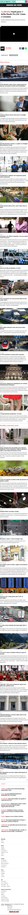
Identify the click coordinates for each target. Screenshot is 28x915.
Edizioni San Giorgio (5, 863)
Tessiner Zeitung (4, 897)
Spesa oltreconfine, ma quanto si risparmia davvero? (13, 799)
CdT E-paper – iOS (4, 884)
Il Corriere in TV (4, 865)
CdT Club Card (3, 850)
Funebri (2, 855)
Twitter (2, 874)
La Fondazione (4, 891)
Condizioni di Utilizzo (5, 899)
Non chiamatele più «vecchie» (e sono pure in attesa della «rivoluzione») (13, 830)
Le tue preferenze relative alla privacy (14, 909)
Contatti (2, 847)
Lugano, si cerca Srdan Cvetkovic (12, 816)
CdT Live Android (4, 883)
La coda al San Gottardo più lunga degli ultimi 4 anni (13, 789)
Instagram (3, 873)
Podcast (2, 842)
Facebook (3, 871)
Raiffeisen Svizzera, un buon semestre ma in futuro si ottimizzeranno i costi (12, 811)
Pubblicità (3, 848)
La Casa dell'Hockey (13, 55)
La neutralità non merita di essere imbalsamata (14, 825)
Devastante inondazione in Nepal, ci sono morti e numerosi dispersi (13, 820)
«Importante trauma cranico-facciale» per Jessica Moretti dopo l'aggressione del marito (14, 805)
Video (2, 840)
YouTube (2, 876)
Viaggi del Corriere (4, 852)
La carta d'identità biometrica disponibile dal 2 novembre (11, 794)
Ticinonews (3, 896)
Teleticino (3, 892)
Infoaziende (3, 866)
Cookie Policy (9, 907)
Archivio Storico (4, 861)
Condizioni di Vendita (5, 900)
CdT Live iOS (3, 881)
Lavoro (2, 853)
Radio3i (2, 894)
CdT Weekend (3, 860)
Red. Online (8, 48)
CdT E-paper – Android (5, 886)
